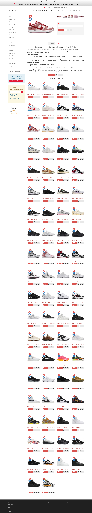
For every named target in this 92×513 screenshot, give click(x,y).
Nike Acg (11, 16)
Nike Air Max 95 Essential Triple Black (65, 157)
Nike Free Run (12, 45)
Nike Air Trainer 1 (13, 32)
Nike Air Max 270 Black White (33, 219)
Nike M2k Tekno (12, 48)
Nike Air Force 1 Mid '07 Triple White (80, 427)
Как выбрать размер (59, 4)
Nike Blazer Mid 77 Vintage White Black (36, 406)
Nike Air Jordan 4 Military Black (49, 281)
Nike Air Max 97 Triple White (48, 240)
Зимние (10, 66)
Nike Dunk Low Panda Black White (64, 115)
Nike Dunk (11, 42)
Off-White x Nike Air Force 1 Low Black (50, 365)
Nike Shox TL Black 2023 (33, 302)
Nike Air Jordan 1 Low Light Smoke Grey (36, 198)
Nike (16, 3)
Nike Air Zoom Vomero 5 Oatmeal (79, 219)
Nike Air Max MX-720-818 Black (64, 240)
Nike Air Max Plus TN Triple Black (49, 198)
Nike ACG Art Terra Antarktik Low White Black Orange (54, 469)
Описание (51, 43)
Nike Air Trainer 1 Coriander (48, 427)
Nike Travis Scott (12, 61)
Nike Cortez (11, 40)
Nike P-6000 (11, 55)
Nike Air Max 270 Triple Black (48, 219)
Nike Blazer (11, 37)
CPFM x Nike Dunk (13, 14)
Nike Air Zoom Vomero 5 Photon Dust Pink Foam (67, 219)
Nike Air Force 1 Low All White (34, 94)
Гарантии (9, 511)
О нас (40, 4)
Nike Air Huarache (13, 21)
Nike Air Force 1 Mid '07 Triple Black (65, 427)
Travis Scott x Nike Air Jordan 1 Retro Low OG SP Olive (69, 177)
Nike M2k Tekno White (63, 281)
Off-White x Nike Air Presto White (49, 386)
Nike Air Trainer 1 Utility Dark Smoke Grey (36, 427)
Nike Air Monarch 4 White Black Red (80, 302)
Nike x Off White (12, 63)
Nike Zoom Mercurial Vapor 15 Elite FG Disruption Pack (39, 448)
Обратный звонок (17, 80)
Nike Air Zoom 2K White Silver (78, 344)
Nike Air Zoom (12, 34)
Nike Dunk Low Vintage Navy (78, 115)
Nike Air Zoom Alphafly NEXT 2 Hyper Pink (66, 365)
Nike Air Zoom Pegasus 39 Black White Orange (67, 198)
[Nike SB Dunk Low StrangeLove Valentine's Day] (41, 26)
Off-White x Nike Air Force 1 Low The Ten (36, 365)
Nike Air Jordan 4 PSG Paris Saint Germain (36, 281)
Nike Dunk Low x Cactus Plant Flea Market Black (67, 386)
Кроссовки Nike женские (14, 68)
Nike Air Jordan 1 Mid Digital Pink (49, 261)
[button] (72, 4)
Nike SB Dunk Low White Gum (48, 136)
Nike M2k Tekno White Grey (78, 281)
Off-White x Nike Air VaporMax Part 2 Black (37, 386)
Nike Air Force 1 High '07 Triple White (65, 469)
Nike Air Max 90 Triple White (78, 94)
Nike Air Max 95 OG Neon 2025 (79, 157)
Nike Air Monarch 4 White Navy (64, 302)
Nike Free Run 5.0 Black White (49, 323)
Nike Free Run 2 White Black (33, 323)
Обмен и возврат (48, 4)
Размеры (9, 505)
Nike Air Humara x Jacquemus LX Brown (51, 344)
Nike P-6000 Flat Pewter (33, 157)
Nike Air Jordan (12, 27)
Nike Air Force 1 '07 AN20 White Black (65, 136)
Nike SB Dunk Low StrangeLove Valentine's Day (37, 136)
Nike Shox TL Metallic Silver (48, 302)
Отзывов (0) (59, 43)
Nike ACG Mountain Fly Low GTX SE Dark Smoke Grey (68, 448)
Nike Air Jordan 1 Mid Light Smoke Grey (36, 261)
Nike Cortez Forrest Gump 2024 (34, 115)
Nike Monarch (12, 53)
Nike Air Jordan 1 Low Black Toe (79, 177)
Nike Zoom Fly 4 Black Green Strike (79, 365)
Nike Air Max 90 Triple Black (63, 94)
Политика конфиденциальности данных (16, 510)
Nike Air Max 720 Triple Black (78, 240)
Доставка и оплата (34, 4)
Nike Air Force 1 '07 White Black (79, 136)
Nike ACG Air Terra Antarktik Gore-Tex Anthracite (38, 490)
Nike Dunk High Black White (63, 406)
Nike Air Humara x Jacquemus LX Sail (35, 344)
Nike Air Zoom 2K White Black (63, 344)
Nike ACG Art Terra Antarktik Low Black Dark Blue (38, 469)
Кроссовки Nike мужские (14, 71)
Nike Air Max (11, 29)
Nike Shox (11, 58)
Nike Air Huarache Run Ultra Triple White (66, 323)
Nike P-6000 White (48, 157)
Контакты (67, 4)
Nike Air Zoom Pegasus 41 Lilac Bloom (80, 198)
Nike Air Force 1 (12, 19)
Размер (60, 23)
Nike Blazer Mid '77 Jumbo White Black (50, 406)
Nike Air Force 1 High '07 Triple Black (80, 469)
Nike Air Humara (12, 24)
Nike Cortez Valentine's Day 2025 (49, 115)
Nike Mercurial (12, 50)
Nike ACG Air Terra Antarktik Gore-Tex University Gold (54, 490)
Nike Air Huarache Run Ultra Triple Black (81, 323)
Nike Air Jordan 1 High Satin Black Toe (65, 261)
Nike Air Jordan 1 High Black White (79, 261)
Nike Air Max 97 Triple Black (33, 240)
